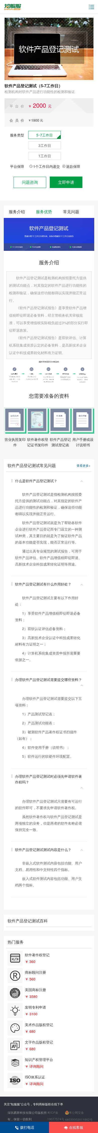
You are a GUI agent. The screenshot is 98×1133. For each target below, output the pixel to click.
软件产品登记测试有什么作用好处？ (43, 583)
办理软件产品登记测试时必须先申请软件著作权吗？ (48, 779)
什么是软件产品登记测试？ (36, 480)
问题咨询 (30, 182)
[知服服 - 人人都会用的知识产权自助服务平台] (12, 7)
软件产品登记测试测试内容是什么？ (43, 849)
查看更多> (83, 465)
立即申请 (66, 182)
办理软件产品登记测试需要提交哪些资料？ (48, 679)
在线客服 (76, 1127)
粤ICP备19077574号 (55, 1115)
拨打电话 (27, 1127)
